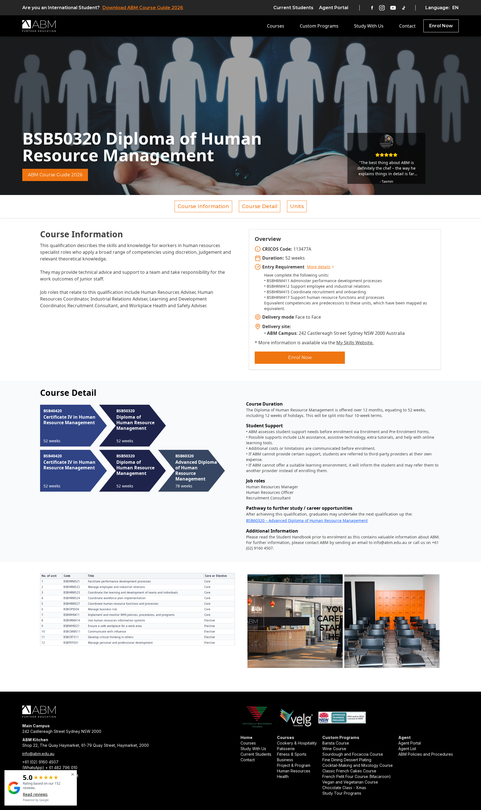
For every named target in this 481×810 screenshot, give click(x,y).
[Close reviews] (72, 774)
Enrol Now (441, 25)
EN (455, 7)
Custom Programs (319, 26)
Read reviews (35, 794)
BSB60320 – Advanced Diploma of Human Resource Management (307, 520)
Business (285, 759)
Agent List (407, 748)
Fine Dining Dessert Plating (346, 759)
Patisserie (286, 748)
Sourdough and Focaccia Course (352, 754)
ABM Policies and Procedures (425, 754)
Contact (407, 26)
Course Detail (259, 206)
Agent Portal (333, 7)
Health (283, 776)
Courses (275, 26)
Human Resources (293, 770)
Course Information (203, 206)
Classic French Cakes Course (349, 770)
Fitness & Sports (291, 754)
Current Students (293, 7)
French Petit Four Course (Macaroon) (356, 776)
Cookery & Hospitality (297, 743)
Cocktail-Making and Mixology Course (357, 765)
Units (297, 206)
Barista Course (335, 743)
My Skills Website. (355, 343)
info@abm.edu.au (38, 753)
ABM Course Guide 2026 (55, 174)
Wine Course (334, 748)
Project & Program (293, 765)
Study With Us (369, 26)
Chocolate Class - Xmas (344, 787)
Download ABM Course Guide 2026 (142, 7)
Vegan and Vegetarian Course (350, 782)
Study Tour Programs (341, 793)
